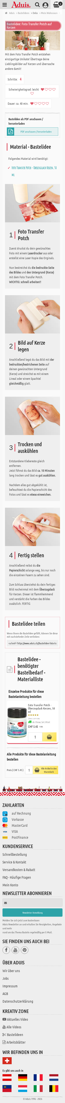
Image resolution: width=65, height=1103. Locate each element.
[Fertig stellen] (32, 526)
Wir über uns (11, 970)
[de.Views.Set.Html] (49, 736)
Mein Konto (10, 885)
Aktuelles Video (17, 1019)
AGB (5, 993)
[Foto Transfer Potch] (32, 202)
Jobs (5, 978)
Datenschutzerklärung (17, 1001)
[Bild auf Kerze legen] (32, 313)
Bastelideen (15, 1034)
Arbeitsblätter (16, 1042)
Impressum (10, 986)
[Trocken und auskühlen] (32, 415)
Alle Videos (13, 1027)
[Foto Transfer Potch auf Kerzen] (32, 40)
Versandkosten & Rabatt (18, 869)
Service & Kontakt (14, 862)
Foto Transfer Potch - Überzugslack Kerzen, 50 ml (41, 708)
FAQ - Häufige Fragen (16, 877)
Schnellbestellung (14, 854)
